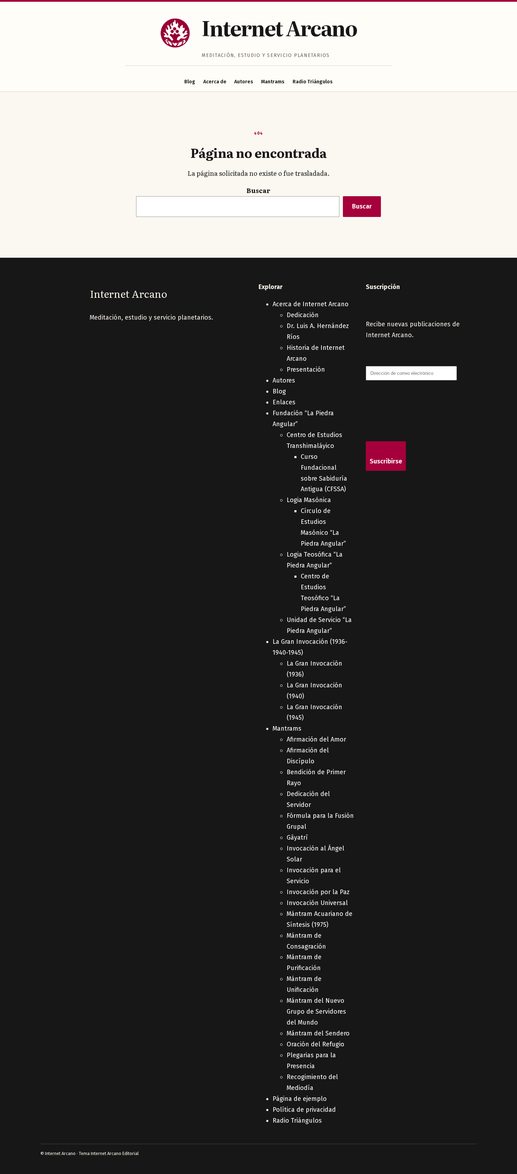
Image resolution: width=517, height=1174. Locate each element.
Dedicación (303, 315)
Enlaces (284, 402)
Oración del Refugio (315, 1044)
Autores (243, 82)
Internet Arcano (279, 27)
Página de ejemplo (300, 1099)
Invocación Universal (317, 903)
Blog (189, 82)
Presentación (306, 369)
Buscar (258, 190)
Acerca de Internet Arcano (311, 304)
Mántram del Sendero (318, 1033)
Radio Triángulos (313, 82)
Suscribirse (386, 461)
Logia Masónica (309, 500)
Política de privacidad (304, 1110)
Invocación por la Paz (318, 892)
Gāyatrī (297, 837)
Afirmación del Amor (316, 739)
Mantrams (273, 82)
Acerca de (214, 82)
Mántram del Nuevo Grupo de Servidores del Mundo (316, 1011)
